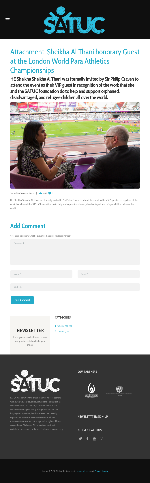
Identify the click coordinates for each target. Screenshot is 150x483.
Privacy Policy (101, 471)
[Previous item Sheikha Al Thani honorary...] (42, 145)
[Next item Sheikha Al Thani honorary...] (107, 145)
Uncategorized (64, 325)
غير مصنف (63, 331)
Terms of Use (83, 471)
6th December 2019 (25, 193)
